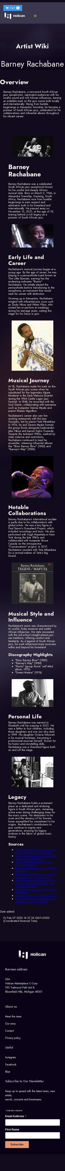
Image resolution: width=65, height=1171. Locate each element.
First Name (12, 1129)
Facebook (10, 1064)
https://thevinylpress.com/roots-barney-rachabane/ (34, 863)
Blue (7, 1072)
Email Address (15, 1116)
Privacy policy (12, 1038)
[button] (12, 8)
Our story (10, 1024)
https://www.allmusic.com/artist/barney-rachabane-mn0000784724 (38, 900)
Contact (9, 1031)
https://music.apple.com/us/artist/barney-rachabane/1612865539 (39, 857)
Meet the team (13, 1016)
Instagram (10, 1057)
